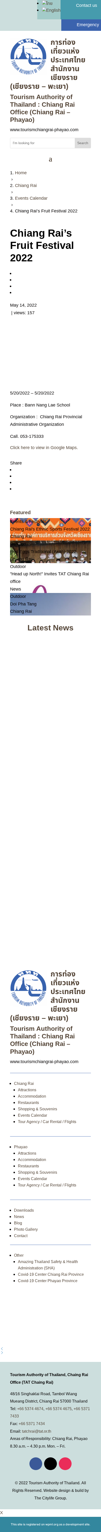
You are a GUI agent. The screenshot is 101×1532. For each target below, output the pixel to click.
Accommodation (32, 1096)
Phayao (20, 1147)
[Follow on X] (50, 1463)
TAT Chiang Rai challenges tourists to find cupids (50, 784)
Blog (18, 1223)
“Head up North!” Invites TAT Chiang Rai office (49, 699)
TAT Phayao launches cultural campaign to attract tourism (42, 931)
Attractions (27, 1090)
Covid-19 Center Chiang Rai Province (51, 1274)
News (19, 1217)
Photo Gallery (26, 1229)
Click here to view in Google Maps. (44, 447)
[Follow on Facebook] (35, 1463)
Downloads (24, 1210)
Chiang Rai (24, 1084)
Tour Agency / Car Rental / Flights (47, 1122)
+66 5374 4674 (30, 1409)
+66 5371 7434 (32, 1424)
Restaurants (28, 1103)
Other (19, 1255)
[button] (50, 1349)
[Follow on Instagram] (65, 1463)
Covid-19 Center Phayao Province (47, 1281)
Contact (20, 1236)
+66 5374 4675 (58, 1409)
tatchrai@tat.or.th (36, 1431)
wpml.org (51, 1524)
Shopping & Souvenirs (37, 1109)
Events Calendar (32, 1115)
